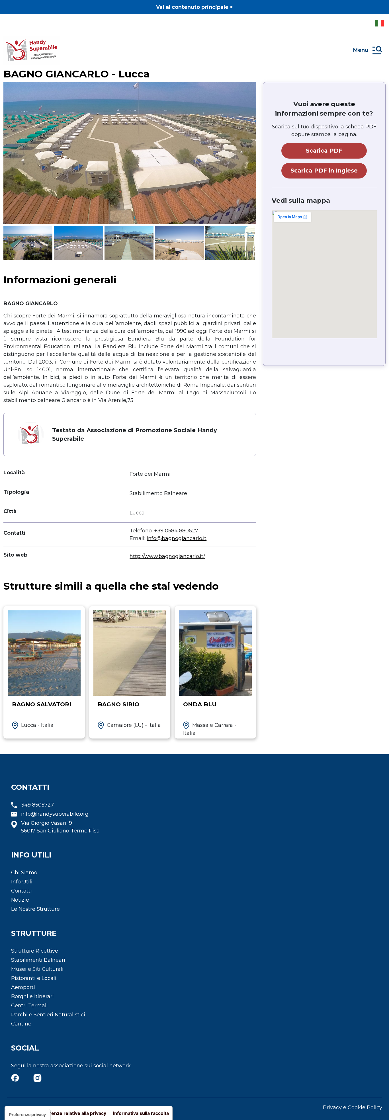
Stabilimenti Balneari (38, 960)
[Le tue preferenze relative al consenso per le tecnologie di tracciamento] (27, 1114)
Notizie (20, 900)
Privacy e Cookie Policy (352, 1107)
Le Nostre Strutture (35, 909)
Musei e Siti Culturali (37, 969)
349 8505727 (37, 805)
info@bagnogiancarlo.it (176, 538)
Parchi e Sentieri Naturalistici (48, 1015)
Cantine (21, 1024)
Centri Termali (29, 1005)
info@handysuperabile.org (55, 814)
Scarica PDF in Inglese (324, 170)
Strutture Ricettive (34, 951)
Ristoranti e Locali (33, 978)
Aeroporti (23, 987)
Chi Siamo (24, 872)
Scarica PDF (324, 150)
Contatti (21, 891)
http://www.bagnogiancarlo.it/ (167, 556)
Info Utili (21, 882)
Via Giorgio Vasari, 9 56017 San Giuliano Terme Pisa (60, 827)
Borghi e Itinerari (32, 996)
